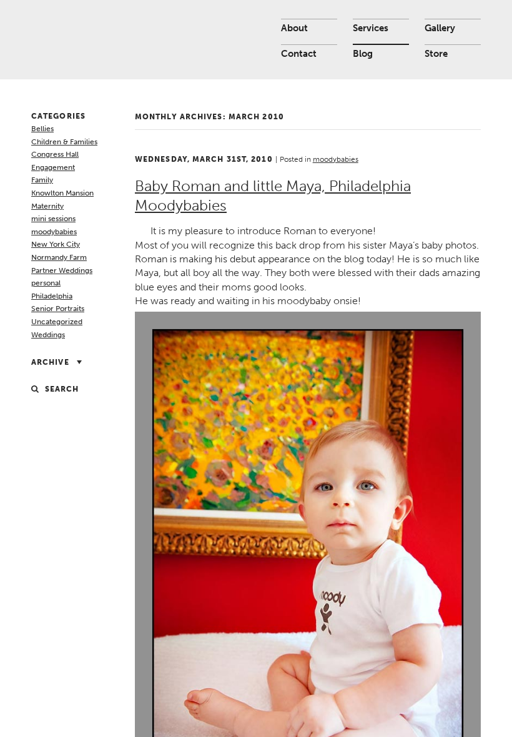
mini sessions (53, 218)
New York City (55, 244)
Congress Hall (55, 154)
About (294, 28)
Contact (299, 53)
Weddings (48, 334)
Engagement (53, 167)
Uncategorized (56, 321)
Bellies (42, 128)
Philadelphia (51, 296)
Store (436, 53)
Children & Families (64, 141)
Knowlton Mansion (62, 193)
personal (46, 283)
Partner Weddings (61, 270)
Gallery (440, 28)
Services (370, 28)
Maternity (47, 206)
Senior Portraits (57, 308)
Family (42, 180)
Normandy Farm (59, 257)
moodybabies (54, 231)
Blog (363, 53)
